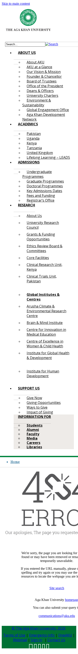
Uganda (33, 138)
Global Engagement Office (48, 109)
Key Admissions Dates (44, 190)
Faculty (33, 434)
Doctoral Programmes (45, 186)
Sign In (36, 640)
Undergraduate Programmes (37, 174)
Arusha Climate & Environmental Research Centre (46, 311)
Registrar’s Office (40, 200)
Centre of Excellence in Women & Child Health (45, 343)
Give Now (34, 397)
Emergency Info (42, 635)
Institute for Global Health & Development (48, 355)
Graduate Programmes (45, 181)
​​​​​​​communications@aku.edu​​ (57, 616)
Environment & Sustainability (36, 102)
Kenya (32, 143)
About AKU (35, 62)
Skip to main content (16, 3)
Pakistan (34, 133)
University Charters (42, 95)
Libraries (34, 447)
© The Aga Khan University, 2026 (38, 628)
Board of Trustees (42, 81)
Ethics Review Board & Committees (44, 248)
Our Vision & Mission (44, 71)
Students (34, 425)
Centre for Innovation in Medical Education (46, 332)
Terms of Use (14, 635)
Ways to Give (37, 407)
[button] (51, 44)
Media (32, 438)
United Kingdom (40, 152)
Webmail (20, 640)
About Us (34, 215)
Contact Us (56, 640)
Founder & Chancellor (44, 76)
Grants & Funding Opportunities (41, 236)
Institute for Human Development (43, 373)
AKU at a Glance (39, 67)
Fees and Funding (41, 195)
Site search (56, 588)
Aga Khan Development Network (43, 117)
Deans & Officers (40, 90)
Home (15, 462)
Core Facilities (38, 257)
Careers (33, 442)
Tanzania (34, 148)
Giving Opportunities (44, 402)
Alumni (33, 429)
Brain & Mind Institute (45, 322)
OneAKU (65, 635)
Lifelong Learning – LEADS (48, 157)
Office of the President (45, 86)
